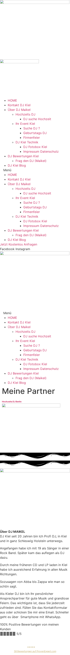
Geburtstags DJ (35, 133)
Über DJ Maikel (19, 110)
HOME (12, 100)
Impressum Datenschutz (41, 151)
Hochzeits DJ (25, 114)
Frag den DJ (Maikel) (31, 161)
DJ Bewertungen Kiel (23, 156)
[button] (35, 170)
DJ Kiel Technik (27, 142)
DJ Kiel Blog (17, 165)
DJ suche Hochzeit (37, 119)
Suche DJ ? (31, 128)
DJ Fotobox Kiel (35, 147)
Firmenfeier (31, 137)
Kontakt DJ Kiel (19, 105)
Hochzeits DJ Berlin (12, 401)
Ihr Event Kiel (25, 124)
